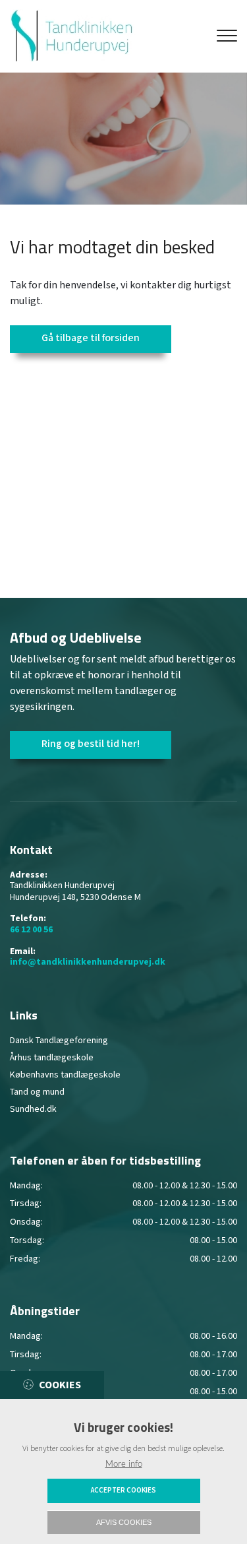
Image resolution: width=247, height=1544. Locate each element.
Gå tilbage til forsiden (90, 338)
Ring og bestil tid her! (90, 744)
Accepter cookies (123, 1490)
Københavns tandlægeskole (65, 1074)
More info (123, 1464)
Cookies (60, 1385)
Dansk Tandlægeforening (59, 1040)
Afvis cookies (123, 1522)
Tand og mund (37, 1092)
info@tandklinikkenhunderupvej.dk (87, 962)
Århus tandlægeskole (52, 1057)
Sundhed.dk (33, 1109)
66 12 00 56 (31, 930)
